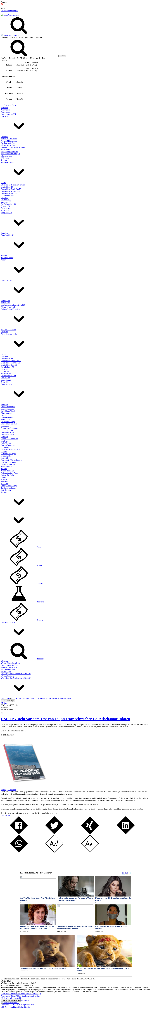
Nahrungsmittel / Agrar (9, 473)
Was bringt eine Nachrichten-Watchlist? (16, 674)
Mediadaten (25, 1000)
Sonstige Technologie (9, 486)
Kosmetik (4, 458)
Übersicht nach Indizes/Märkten (13, 185)
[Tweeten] (54, 834)
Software (4, 484)
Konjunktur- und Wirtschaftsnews (13, 147)
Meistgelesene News (8, 145)
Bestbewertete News (8, 143)
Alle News (5, 116)
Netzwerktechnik (7, 475)
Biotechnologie (6, 413)
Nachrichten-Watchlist (9, 665)
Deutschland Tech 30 (9, 193)
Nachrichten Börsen (8, 996)
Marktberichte (6, 149)
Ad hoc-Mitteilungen (9, 11)
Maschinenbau (6, 467)
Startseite (4, 108)
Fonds (39, 547)
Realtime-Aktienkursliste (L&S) (13, 305)
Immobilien (5, 447)
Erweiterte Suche (10, 105)
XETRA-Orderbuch (8, 330)
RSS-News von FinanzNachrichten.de (15, 1007)
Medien (4, 256)
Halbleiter (4, 437)
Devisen (40, 620)
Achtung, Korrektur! (8, 790)
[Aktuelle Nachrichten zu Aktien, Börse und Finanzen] (10, 15)
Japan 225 (5, 210)
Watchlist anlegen (7, 676)
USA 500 (4, 198)
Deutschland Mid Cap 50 (10, 191)
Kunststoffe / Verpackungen (11, 460)
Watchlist (40, 659)
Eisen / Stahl (5, 420)
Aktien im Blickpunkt (9, 139)
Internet (4, 452)
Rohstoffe (4, 481)
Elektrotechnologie (8, 422)
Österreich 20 (6, 208)
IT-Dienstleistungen (8, 454)
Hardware (4, 441)
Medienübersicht (7, 258)
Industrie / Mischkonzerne (10, 449)
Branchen (4, 233)
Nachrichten (5, 110)
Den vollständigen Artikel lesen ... (13, 731)
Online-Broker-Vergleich (10, 309)
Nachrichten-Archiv (14, 998)
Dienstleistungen (7, 417)
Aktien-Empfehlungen (24, 996)
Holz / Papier (6, 443)
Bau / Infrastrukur (7, 409)
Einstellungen (6, 672)
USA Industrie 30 (7, 195)
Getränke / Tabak (7, 434)
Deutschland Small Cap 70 (11, 189)
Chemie (4, 415)
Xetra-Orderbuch (19, 994)
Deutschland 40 (7, 187)
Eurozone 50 (6, 202)
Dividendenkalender (8, 307)
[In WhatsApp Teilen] (19, 852)
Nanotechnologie (7, 471)
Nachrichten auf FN (8, 114)
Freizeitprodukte (7, 430)
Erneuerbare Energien (9, 424)
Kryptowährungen (8, 622)
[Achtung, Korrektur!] (23, 788)
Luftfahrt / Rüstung (8, 464)
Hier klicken (5, 815)
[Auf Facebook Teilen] (19, 834)
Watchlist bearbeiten (8, 669)
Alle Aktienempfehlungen (10, 154)
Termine (4, 160)
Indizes (3, 183)
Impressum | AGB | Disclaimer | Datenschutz (17, 1005)
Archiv (3, 260)
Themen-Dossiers (7, 162)
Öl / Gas (4, 477)
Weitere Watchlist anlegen (10, 663)
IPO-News (5, 158)
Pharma (4, 479)
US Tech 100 (6, 200)
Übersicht (4, 332)
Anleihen (40, 565)
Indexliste (4, 356)
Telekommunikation (8, 488)
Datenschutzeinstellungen (11, 1000)
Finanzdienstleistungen (9, 428)
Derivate (40, 584)
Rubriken (4, 137)
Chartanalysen (6, 156)
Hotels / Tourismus (8, 445)
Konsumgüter (6, 456)
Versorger (4, 492)
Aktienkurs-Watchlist (9, 667)
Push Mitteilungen (8, 701)
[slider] (4, 711)
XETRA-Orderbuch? (9, 334)
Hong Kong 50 (6, 213)
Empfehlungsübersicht (9, 152)
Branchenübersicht (8, 235)
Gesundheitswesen (8, 432)
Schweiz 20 (5, 206)
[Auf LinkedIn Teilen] (125, 834)
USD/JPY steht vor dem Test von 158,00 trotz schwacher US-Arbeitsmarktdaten (65, 719)
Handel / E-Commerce (9, 439)
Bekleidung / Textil (8, 411)
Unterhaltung (6, 490)
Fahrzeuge (5, 426)
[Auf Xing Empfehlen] (90, 834)
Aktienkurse (5, 301)
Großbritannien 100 (8, 204)
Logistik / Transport (8, 462)
